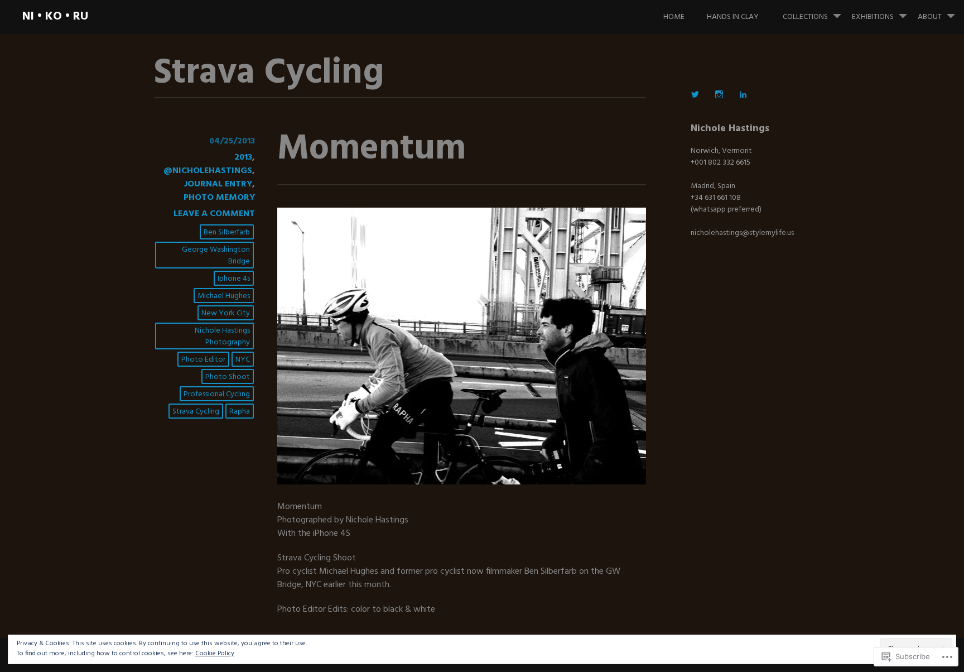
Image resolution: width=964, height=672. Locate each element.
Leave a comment (214, 214)
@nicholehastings (207, 171)
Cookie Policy (214, 653)
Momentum (371, 149)
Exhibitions (873, 17)
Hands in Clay (733, 17)
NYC (242, 359)
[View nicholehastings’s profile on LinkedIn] (743, 94)
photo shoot (227, 377)
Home (674, 17)
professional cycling (217, 394)
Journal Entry (218, 184)
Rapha (239, 411)
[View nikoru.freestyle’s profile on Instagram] (719, 94)
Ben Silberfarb (227, 232)
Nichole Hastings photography (222, 336)
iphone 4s (234, 278)
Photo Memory (219, 197)
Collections (805, 17)
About (930, 17)
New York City (225, 313)
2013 (243, 157)
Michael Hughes (223, 296)
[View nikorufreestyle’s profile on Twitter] (695, 94)
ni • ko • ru (55, 16)
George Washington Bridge (216, 255)
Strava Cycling (195, 411)
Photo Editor (203, 359)
